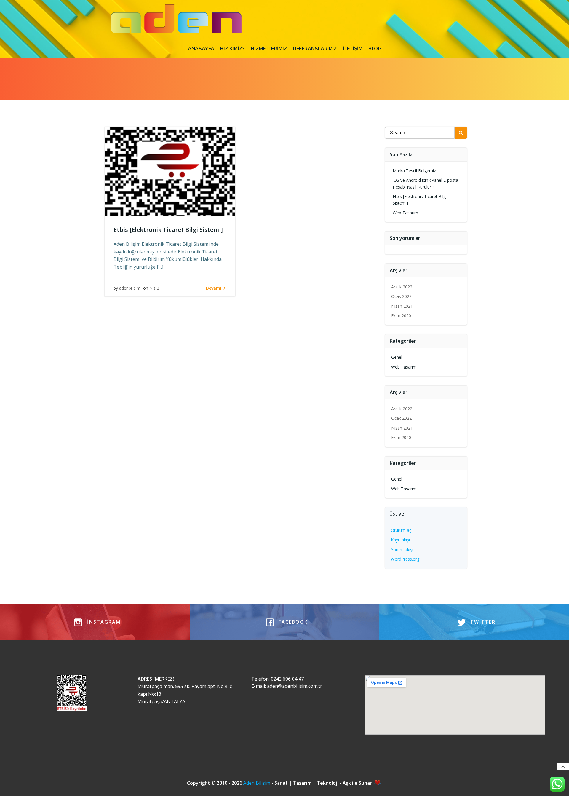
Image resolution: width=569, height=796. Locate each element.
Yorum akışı (402, 549)
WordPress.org (405, 559)
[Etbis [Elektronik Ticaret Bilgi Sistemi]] (170, 171)
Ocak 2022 (401, 296)
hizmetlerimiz (269, 48)
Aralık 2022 (401, 287)
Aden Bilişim (257, 783)
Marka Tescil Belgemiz (414, 170)
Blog (374, 48)
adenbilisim (129, 288)
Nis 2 (154, 288)
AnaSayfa (201, 48)
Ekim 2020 (401, 315)
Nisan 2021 (402, 306)
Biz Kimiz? (232, 48)
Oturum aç (401, 530)
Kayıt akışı (400, 540)
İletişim (352, 48)
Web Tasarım (405, 213)
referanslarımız (315, 48)
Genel (396, 357)
